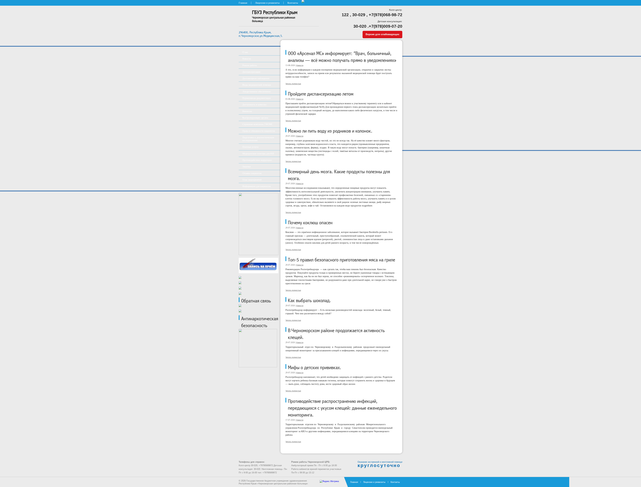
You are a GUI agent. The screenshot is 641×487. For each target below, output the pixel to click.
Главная (243, 3)
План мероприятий (252, 179)
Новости (299, 65)
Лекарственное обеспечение (256, 91)
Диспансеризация (251, 72)
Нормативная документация (256, 98)
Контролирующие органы (255, 117)
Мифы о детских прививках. (314, 367)
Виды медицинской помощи (256, 85)
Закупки (246, 166)
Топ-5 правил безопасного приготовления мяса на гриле (341, 260)
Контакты (292, 3)
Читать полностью (293, 84)
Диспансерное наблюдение (255, 78)
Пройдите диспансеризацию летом (320, 94)
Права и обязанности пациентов (258, 131)
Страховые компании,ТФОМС (257, 124)
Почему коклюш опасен (310, 223)
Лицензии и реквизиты (267, 3)
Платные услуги (250, 147)
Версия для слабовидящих (382, 34)
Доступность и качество (254, 104)
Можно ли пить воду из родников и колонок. (330, 131)
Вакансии (247, 111)
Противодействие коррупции (257, 160)
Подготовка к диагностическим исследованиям (258, 139)
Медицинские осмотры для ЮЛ (258, 153)
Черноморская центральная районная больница (274, 16)
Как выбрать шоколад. (309, 300)
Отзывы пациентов (252, 173)
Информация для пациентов (256, 186)
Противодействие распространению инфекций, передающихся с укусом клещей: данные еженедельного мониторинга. (342, 408)
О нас (245, 52)
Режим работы (249, 65)
